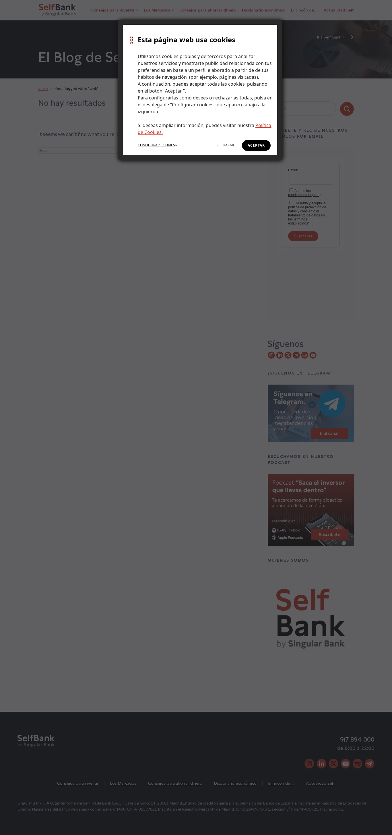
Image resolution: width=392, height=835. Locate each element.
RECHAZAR (225, 145)
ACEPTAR (256, 145)
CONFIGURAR (156, 145)
